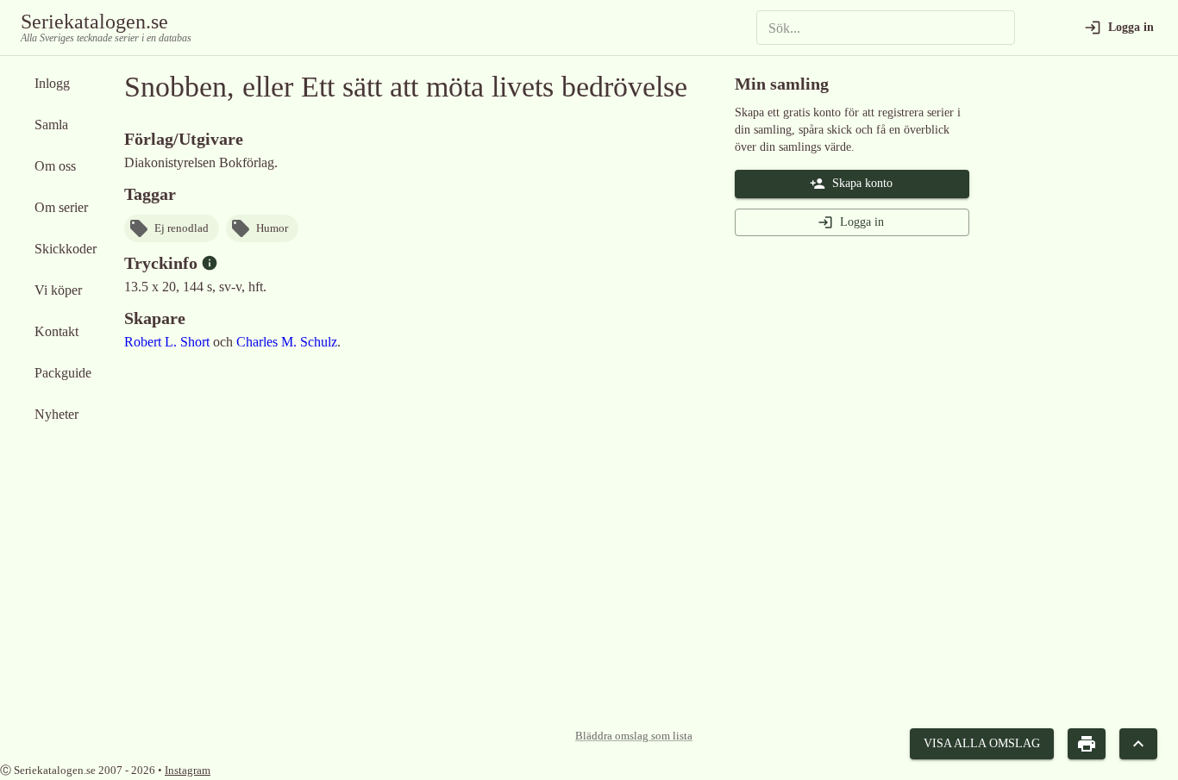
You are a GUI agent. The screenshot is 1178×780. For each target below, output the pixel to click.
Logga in (862, 221)
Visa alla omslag (982, 743)
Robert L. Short (167, 341)
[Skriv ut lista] (1087, 744)
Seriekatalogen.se (94, 21)
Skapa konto (862, 183)
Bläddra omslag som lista (633, 736)
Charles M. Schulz (286, 341)
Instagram (187, 770)
